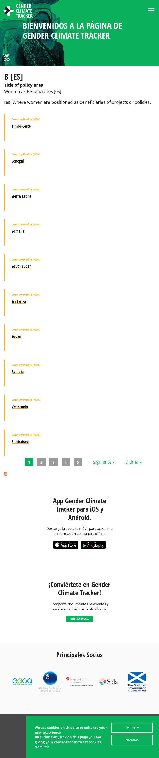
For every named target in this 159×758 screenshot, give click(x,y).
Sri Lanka (19, 301)
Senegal (18, 161)
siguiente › (103, 462)
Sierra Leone (21, 196)
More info (42, 747)
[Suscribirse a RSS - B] (5, 474)
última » (134, 462)
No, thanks (132, 740)
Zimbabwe (20, 441)
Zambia (18, 371)
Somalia (18, 231)
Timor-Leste (21, 126)
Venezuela (20, 406)
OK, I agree (132, 727)
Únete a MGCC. (79, 619)
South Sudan (21, 266)
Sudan (16, 336)
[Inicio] (18, 11)
